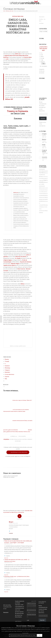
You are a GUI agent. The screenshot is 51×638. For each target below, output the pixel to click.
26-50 (42, 56)
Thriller (46, 210)
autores (11, 439)
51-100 (42, 58)
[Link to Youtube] (43, 3)
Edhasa (16, 439)
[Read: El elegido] (40, 134)
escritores (18, 441)
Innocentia (44, 157)
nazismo (43, 210)
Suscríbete (41, 23)
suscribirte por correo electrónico (18, 452)
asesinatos (47, 171)
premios (30, 439)
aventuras (45, 189)
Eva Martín (23, 436)
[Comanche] (50, 319)
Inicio (4, 10)
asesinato (43, 188)
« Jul (28, 620)
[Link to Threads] (41, 3)
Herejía (43, 144)
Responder (6, 557)
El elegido (44, 133)
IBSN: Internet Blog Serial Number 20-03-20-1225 (7, 606)
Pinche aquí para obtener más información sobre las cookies (23, 635)
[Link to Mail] (47, 3)
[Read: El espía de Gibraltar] (40, 151)
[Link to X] (39, 3)
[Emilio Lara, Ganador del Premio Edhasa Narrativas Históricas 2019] (17, 44)
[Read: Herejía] (40, 145)
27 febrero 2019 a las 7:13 (8, 577)
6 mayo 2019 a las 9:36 (8, 562)
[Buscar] (29, 3)
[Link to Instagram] (37, 3)
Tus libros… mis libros (42, 20)
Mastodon (5, 612)
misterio (43, 205)
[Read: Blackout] (40, 140)
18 (28, 612)
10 (27, 610)
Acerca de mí (41, 16)
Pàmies (46, 182)
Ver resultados (43, 66)
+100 (42, 60)
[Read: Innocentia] (40, 157)
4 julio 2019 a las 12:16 (8, 543)
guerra (46, 188)
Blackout (44, 139)
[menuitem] (29, 3)
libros (41, 201)
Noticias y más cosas (9, 10)
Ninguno (43, 61)
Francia (41, 197)
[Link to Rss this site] (49, 3)
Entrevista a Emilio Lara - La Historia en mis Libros (16, 576)
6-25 (42, 54)
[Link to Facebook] (45, 3)
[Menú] (32, 3)
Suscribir (43, 118)
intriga (46, 172)
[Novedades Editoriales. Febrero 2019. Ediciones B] (1, 319)
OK (39, 635)
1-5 (41, 53)
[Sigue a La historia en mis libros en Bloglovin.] (18, 464)
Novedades (44, 195)
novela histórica (22, 439)
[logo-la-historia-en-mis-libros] (25, 3)
